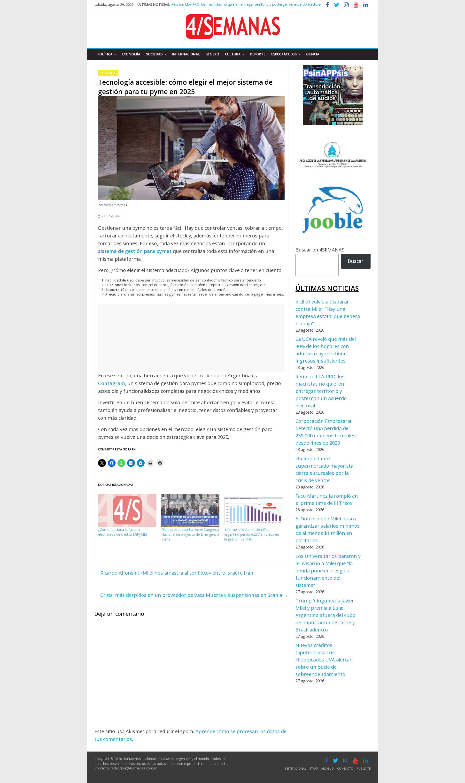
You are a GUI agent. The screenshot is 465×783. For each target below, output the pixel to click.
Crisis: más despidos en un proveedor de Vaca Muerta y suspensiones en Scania (194, 595)
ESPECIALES (108, 73)
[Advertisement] (191, 338)
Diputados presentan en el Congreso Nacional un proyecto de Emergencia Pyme (190, 534)
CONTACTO (345, 769)
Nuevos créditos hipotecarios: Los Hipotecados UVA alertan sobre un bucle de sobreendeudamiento (324, 659)
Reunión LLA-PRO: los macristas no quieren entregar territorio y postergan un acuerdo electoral (246, 3)
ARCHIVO (327, 769)
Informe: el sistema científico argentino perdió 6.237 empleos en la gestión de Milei (251, 534)
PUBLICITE (364, 769)
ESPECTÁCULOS (284, 54)
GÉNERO (212, 54)
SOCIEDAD (154, 54)
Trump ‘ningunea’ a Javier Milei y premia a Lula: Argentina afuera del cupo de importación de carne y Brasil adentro (325, 615)
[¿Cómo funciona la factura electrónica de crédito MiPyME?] (127, 510)
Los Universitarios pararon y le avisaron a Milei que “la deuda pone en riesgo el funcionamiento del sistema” (328, 570)
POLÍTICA (104, 54)
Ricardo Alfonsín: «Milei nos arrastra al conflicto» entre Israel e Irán (173, 573)
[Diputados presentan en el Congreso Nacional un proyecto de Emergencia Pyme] (190, 510)
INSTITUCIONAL (295, 769)
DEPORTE (257, 54)
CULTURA (232, 54)
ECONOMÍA (131, 54)
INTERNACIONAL (186, 54)
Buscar (356, 261)
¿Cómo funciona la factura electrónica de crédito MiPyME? (122, 532)
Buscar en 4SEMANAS (319, 249)
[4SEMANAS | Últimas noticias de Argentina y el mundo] (232, 18)
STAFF (314, 769)
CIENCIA (312, 54)
